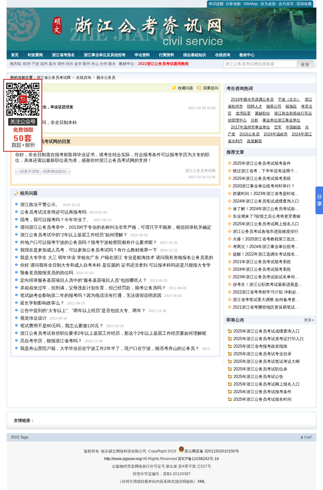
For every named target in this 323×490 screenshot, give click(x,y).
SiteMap (251, 4)
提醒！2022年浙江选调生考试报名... (266, 254)
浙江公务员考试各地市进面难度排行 (265, 231)
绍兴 (69, 64)
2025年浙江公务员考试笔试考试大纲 (266, 361)
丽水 (112, 64)
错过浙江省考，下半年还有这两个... (265, 170)
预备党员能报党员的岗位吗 (46, 272)
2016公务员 (249, 134)
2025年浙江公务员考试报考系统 (262, 178)
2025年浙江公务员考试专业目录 (262, 353)
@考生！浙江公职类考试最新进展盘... (267, 284)
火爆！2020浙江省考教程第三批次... (266, 239)
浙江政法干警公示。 (40, 204)
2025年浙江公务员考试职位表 (260, 369)
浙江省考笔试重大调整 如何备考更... (266, 299)
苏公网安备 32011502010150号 (212, 451)
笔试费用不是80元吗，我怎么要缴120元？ (61, 325)
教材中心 (247, 55)
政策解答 (254, 141)
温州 (44, 64)
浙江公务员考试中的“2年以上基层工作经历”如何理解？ (73, 234)
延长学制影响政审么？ (42, 302)
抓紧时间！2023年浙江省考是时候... (266, 193)
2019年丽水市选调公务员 (252, 99)
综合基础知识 (194, 55)
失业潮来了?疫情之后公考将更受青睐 (267, 216)
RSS (15, 437)
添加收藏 (304, 4)
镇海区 (291, 106)
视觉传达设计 (33, 318)
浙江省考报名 (63, 55)
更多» (309, 320)
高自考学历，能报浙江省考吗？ (51, 340)
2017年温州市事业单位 (250, 127)
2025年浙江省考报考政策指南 (260, 346)
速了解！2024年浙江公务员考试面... (266, 208)
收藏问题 (185, 88)
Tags (24, 437)
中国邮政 (293, 127)
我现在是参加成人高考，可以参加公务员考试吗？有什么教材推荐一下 (88, 249)
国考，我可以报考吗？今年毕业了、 (55, 219)
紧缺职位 (262, 113)
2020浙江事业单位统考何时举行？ (264, 186)
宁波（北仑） (289, 99)
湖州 (61, 64)
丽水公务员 (106, 77)
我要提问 (210, 88)
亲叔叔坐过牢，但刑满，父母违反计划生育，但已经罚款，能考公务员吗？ (93, 287)
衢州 (86, 64)
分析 (254, 120)
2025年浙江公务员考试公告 (258, 376)
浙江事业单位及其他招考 (105, 55)
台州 (103, 64)
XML (201, 481)
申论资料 (142, 55)
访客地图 (233, 4)
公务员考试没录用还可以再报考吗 (53, 212)
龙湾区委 (243, 113)
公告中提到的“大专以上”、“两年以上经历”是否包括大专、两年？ (83, 310)
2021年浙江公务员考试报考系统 (262, 261)
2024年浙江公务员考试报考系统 (262, 269)
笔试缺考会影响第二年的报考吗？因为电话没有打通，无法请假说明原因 (91, 295)
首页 (15, 55)
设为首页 (286, 4)
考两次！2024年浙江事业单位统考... (266, 246)
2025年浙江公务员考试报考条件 (262, 163)
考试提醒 (216, 4)
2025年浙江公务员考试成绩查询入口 (266, 331)
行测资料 (166, 55)
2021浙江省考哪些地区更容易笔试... (266, 307)
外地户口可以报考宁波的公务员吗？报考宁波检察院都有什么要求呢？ (88, 242)
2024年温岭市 (276, 134)
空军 (278, 127)
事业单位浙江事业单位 (281, 120)
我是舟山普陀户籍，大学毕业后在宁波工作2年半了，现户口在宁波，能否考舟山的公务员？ (109, 348)
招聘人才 (254, 106)
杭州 (27, 64)
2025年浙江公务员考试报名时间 (262, 399)
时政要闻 (35, 55)
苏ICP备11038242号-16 (198, 459)
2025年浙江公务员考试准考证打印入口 (268, 338)
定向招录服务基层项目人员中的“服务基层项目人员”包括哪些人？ (83, 280)
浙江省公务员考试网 (54, 77)
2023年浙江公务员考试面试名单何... (266, 277)
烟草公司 (273, 106)
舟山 (95, 64)
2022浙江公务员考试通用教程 (163, 64)
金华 (78, 64)
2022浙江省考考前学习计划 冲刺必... (266, 292)
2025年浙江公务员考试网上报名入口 (266, 223)
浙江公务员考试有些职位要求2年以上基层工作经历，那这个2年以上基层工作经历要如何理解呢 (113, 333)
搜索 (305, 64)
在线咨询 (222, 55)
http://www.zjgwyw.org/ (123, 459)
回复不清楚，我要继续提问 (43, 171)
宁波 (35, 64)
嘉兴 (52, 64)
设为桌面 (268, 4)
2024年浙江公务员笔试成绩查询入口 (266, 201)
